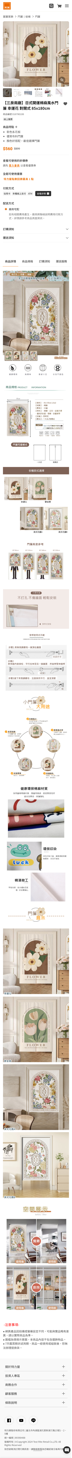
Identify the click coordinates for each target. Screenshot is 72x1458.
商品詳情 (10, 261)
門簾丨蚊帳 (24, 16)
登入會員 (14, 165)
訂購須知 (44, 261)
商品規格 (27, 261)
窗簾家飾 (8, 16)
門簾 (37, 16)
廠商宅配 (14, 209)
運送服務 (61, 261)
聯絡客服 (37, 1448)
